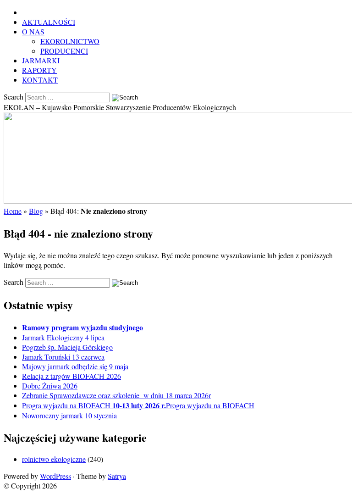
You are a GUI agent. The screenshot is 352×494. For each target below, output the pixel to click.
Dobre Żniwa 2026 (49, 385)
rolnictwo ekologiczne (54, 459)
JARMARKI (41, 60)
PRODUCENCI (64, 51)
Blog (36, 211)
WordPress (55, 476)
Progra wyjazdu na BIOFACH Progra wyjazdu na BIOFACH (138, 405)
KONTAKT (40, 79)
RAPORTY (39, 70)
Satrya (117, 476)
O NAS (33, 31)
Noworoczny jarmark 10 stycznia (69, 415)
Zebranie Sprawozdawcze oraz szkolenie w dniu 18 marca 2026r (116, 395)
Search (13, 96)
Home (13, 211)
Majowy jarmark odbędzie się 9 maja (75, 366)
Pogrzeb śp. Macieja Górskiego (67, 347)
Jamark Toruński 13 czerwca (63, 356)
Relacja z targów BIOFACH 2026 (71, 376)
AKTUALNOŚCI (48, 22)
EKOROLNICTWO (69, 41)
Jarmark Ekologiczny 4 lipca (63, 337)
